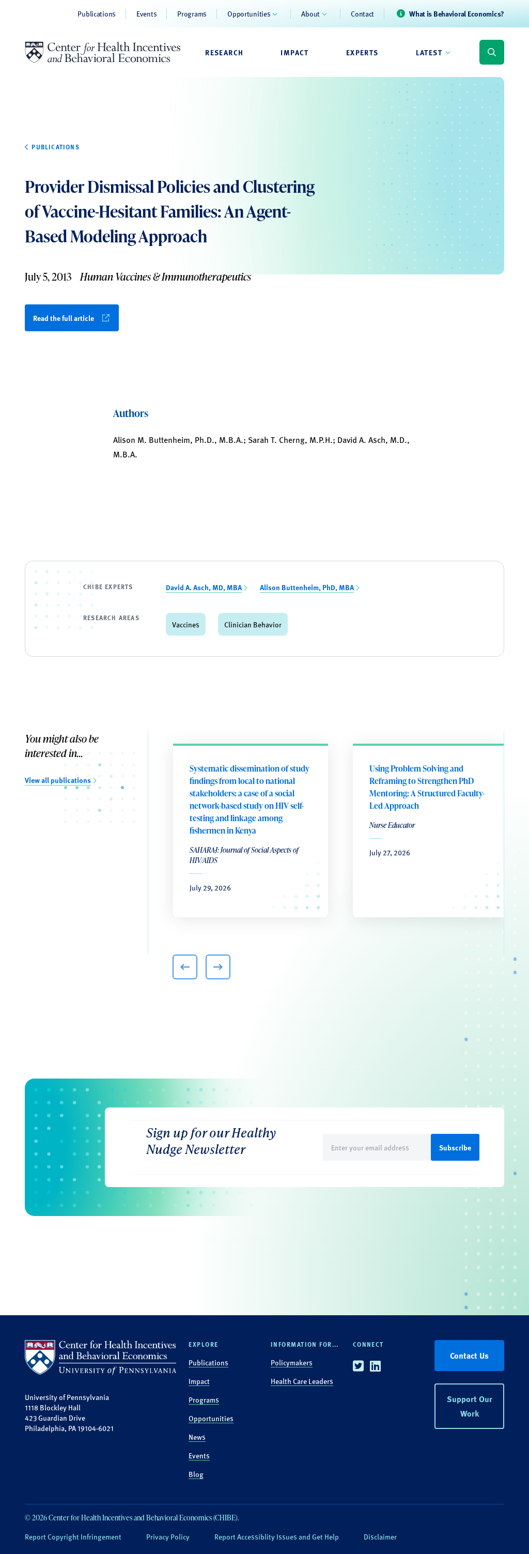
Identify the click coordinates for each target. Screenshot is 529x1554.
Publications (96, 13)
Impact (294, 52)
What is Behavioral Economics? (456, 13)
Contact (362, 13)
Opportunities (248, 13)
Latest (429, 52)
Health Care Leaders (302, 1381)
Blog (196, 1474)
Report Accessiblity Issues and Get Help (276, 1536)
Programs (192, 13)
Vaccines (185, 624)
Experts (362, 52)
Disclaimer (380, 1536)
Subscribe (455, 1147)
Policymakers (292, 1362)
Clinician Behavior (253, 624)
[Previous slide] (185, 967)
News (197, 1437)
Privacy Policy (168, 1536)
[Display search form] (491, 52)
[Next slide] (218, 967)
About (310, 13)
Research (224, 52)
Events (146, 13)
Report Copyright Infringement (73, 1536)
